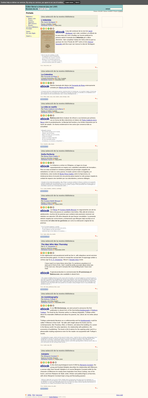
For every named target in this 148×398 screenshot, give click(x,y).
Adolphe (45, 354)
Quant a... (29, 36)
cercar (108, 9)
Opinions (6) (44, 191)
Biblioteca (29, 16)
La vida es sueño (49, 107)
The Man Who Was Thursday (54, 244)
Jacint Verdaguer (50, 22)
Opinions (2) (44, 289)
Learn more (69, 2)
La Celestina (47, 74)
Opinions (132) (45, 236)
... (97, 67)
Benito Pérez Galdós (51, 156)
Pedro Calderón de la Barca (53, 109)
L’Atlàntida (46, 20)
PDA (33, 395)
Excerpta (29, 28)
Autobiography (85, 310)
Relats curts (32, 18)
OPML (29, 395)
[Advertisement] (31, 71)
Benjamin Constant (50, 356)
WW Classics (32, 23)
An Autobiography (49, 297)
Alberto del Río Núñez (66, 87)
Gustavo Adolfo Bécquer (52, 201)
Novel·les (31, 22)
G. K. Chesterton (49, 246)
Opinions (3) (44, 388)
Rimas (44, 199)
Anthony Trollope (49, 299)
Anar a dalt (119, 395)
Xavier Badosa (53, 397)
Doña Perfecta (47, 154)
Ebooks (30, 25)
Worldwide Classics (47, 25)
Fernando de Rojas (50, 76)
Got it (77, 2)
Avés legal (39, 395)
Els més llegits (31, 33)
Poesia (30, 20)
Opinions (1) (44, 99)
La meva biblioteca (32, 27)
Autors (28, 31)
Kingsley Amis (74, 260)
